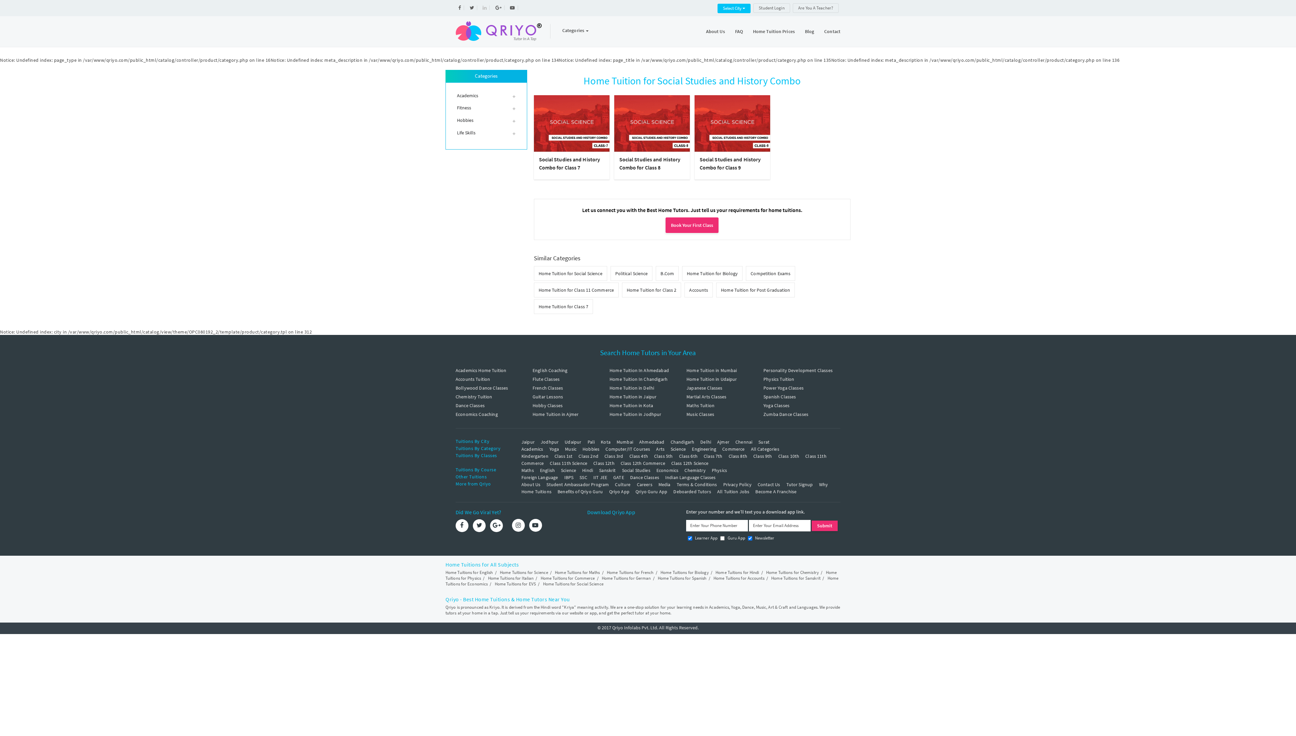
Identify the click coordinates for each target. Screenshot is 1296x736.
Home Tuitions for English (469, 572)
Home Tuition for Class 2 (651, 290)
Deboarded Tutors (692, 492)
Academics (532, 449)
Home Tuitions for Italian (511, 578)
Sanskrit (607, 470)
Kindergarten (534, 456)
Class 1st (563, 456)
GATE (618, 477)
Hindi (587, 470)
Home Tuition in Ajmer (555, 414)
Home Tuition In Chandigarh (639, 379)
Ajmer (723, 442)
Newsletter (764, 538)
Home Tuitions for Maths (577, 572)
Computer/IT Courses (627, 449)
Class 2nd (588, 456)
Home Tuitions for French (630, 572)
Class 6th (688, 456)
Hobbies (591, 449)
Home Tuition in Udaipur (711, 379)
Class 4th (638, 456)
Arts (660, 449)
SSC (583, 477)
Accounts (698, 290)
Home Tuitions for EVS (515, 584)
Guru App (735, 538)
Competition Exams (770, 273)
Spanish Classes (779, 396)
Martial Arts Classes (706, 396)
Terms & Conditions (697, 484)
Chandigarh (683, 442)
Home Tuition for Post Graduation (755, 290)
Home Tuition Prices (774, 31)
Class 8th (738, 456)
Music (570, 449)
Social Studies (636, 470)
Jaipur (528, 442)
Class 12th (604, 463)
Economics (667, 470)
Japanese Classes (704, 388)
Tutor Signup (799, 484)
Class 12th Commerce (643, 463)
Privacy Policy (737, 484)
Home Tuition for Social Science (570, 273)
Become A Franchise (775, 492)
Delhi (705, 442)
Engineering (704, 449)
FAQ (739, 31)
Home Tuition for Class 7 (563, 307)
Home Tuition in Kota (631, 405)
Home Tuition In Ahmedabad (639, 370)
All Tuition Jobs (733, 492)
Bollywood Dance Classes (482, 388)
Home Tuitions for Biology (684, 572)
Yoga (554, 449)
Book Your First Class (692, 225)
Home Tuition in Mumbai (711, 370)
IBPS (569, 477)
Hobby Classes (548, 405)
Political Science (631, 273)
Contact (832, 31)
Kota (606, 442)
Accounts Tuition (473, 379)
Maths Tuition (700, 405)
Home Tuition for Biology (712, 273)
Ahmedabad (651, 442)
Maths (527, 470)
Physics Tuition (778, 379)
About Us (715, 31)
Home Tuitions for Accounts (738, 578)
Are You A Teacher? (815, 8)
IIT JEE (600, 477)
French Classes (548, 388)
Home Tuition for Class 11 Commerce (576, 290)
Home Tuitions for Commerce (568, 578)
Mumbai (625, 442)
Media (664, 484)
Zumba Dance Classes (785, 414)
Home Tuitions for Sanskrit (795, 578)
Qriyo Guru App (651, 492)
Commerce (733, 449)
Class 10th (789, 456)
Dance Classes (470, 405)
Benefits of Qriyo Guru (580, 492)
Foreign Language (539, 477)
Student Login (771, 8)
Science (678, 449)
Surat (764, 442)
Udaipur (573, 442)
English (547, 470)
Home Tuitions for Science (524, 572)
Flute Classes (546, 379)
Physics (719, 470)
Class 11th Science (568, 463)
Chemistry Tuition (474, 396)
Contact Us (769, 484)
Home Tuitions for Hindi (737, 572)
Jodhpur (550, 442)
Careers (644, 484)
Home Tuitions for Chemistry (792, 572)
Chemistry (694, 470)
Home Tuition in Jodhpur (635, 414)
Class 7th (713, 456)
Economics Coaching (477, 414)
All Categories (765, 449)
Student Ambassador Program (577, 484)
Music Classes (700, 414)
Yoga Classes (776, 405)
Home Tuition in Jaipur (633, 396)
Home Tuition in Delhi (632, 388)
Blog (809, 31)
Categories (573, 30)
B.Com (667, 273)
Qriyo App (619, 492)
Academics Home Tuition (481, 370)
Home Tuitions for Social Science (573, 584)
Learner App (706, 538)
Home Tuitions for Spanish (682, 578)
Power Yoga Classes (783, 388)
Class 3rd (613, 456)
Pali (591, 442)
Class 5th (663, 456)
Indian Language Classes (690, 477)
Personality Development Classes (798, 370)
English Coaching (550, 370)
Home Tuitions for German (626, 578)
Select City (732, 8)
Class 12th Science (690, 463)
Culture (622, 484)
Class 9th (762, 456)
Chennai (743, 442)
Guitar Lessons (548, 396)
